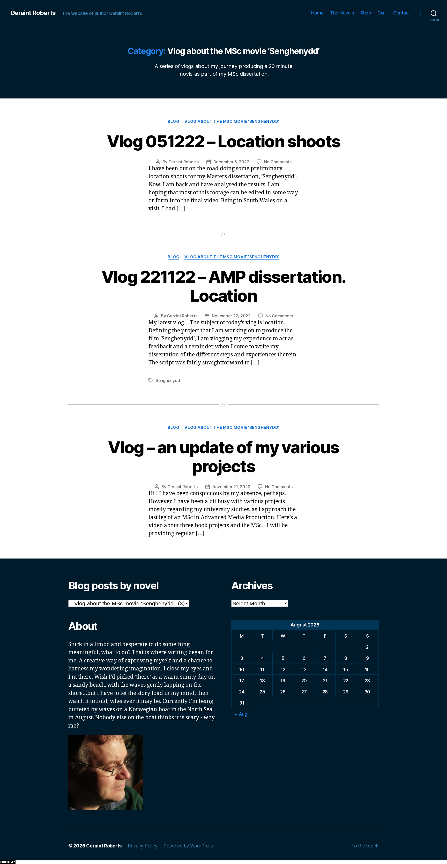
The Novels (342, 13)
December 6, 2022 (231, 161)
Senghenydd (168, 380)
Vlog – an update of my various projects (223, 456)
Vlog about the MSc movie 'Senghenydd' (231, 121)
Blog (173, 121)
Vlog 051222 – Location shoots (223, 141)
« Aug (241, 714)
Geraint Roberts (33, 13)
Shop (365, 13)
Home (317, 13)
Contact (401, 13)
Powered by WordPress (188, 845)
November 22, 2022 (231, 315)
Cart (382, 13)
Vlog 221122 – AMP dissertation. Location (223, 286)
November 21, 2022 (231, 486)
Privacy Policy (142, 845)
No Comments (277, 161)
